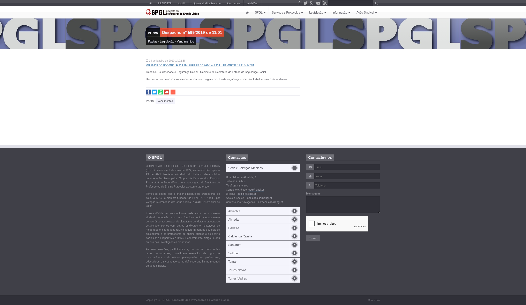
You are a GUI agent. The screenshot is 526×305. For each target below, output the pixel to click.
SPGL (259, 12)
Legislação (316, 12)
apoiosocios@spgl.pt (259, 198)
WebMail (252, 3)
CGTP (182, 3)
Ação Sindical (365, 12)
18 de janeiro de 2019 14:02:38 (167, 60)
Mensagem (313, 193)
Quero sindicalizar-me (207, 3)
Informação (340, 12)
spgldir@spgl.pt (247, 194)
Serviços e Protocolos (286, 12)
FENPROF (165, 3)
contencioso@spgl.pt (270, 202)
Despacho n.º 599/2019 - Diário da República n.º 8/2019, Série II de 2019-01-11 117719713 (200, 65)
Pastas (152, 41)
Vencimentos (185, 41)
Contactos (233, 3)
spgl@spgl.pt (256, 189)
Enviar (313, 238)
